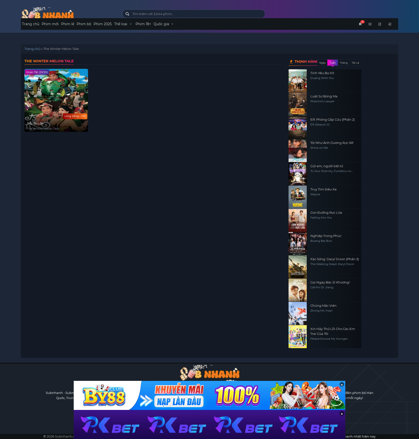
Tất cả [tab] (355, 62)
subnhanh (68, 15)
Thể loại (121, 24)
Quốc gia (161, 24)
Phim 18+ (143, 24)
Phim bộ (84, 24)
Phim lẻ (67, 24)
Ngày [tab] (322, 62)
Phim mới (50, 24)
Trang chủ (30, 24)
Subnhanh (54, 393)
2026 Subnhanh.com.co (65, 436)
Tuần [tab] (333, 62)
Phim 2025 (103, 24)
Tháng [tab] (344, 62)
